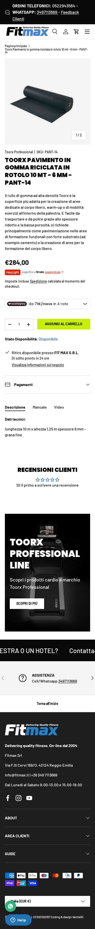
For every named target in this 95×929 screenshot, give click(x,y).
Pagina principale (16, 45)
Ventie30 (77, 917)
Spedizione (38, 281)
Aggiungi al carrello (63, 324)
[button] (76, 31)
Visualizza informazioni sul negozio (38, 365)
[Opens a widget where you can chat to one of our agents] (18, 920)
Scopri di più (27, 603)
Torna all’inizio (47, 703)
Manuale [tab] (40, 407)
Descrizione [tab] (15, 407)
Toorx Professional (19, 152)
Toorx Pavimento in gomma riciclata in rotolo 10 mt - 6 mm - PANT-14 (46, 51)
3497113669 (47, 12)
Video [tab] (59, 407)
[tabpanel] (47, 427)
